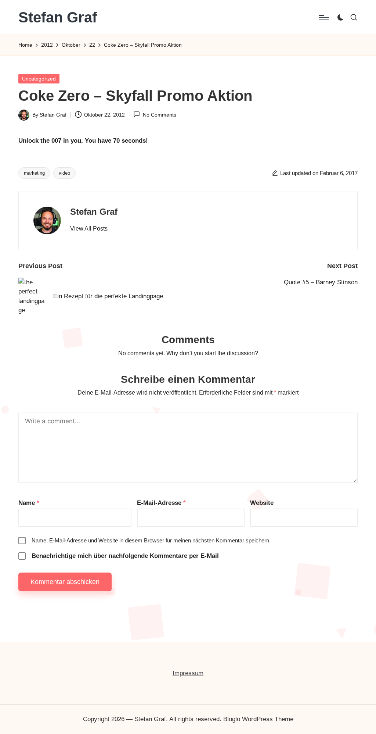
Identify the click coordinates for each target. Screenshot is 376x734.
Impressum (188, 673)
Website (262, 502)
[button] (89, 228)
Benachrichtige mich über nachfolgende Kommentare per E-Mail (125, 555)
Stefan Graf (57, 17)
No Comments (159, 115)
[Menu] (323, 17)
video (64, 173)
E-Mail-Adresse (161, 502)
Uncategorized (39, 79)
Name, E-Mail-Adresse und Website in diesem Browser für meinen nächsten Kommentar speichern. (151, 540)
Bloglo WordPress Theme (258, 719)
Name (28, 502)
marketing (34, 173)
